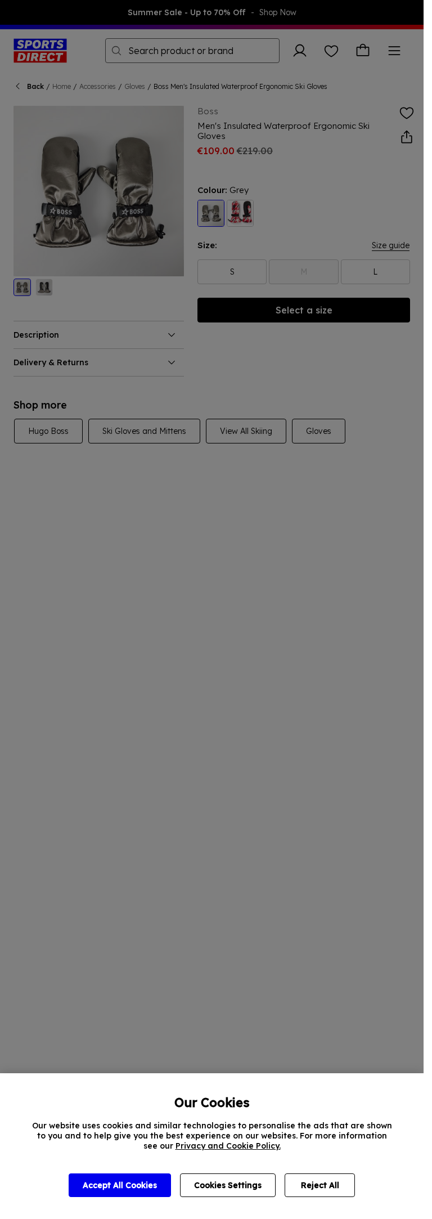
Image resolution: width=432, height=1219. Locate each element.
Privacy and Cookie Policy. (228, 1146)
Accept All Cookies (120, 1185)
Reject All (320, 1185)
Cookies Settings (228, 1185)
